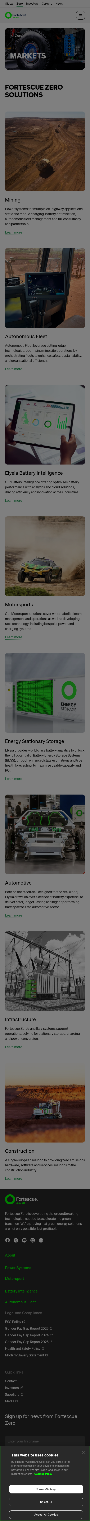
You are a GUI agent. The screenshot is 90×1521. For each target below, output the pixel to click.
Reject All (46, 1501)
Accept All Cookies (46, 1514)
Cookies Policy (43, 1473)
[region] (45, 1483)
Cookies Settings (46, 1489)
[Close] (83, 1452)
